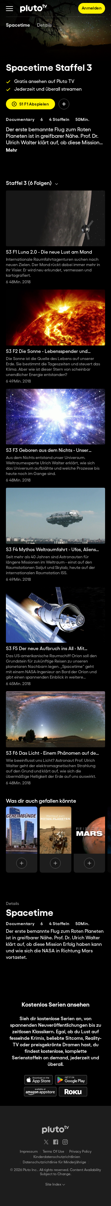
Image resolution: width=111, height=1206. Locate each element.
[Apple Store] (38, 1080)
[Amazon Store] (40, 1091)
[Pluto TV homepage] (55, 1129)
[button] (9, 8)
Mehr (11, 150)
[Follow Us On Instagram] (65, 1142)
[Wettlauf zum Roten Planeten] (55, 840)
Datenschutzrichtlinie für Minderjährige (54, 1162)
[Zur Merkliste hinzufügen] (64, 104)
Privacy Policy (80, 1152)
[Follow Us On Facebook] (56, 1142)
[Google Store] (71, 1080)
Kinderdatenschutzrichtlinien (56, 1157)
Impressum (29, 1152)
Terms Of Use (53, 1152)
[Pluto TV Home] (33, 8)
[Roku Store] (73, 1091)
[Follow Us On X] (46, 1142)
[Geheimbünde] (21, 840)
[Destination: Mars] (89, 840)
